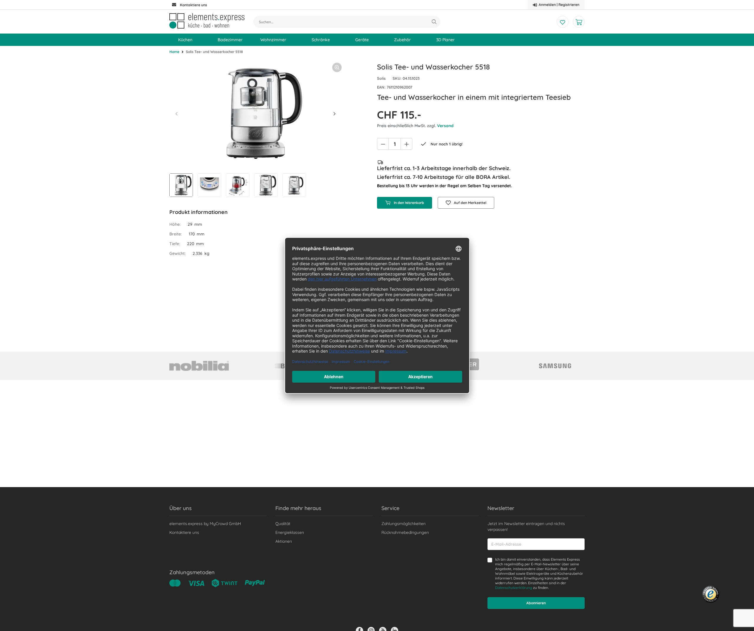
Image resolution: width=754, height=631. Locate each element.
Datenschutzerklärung (513, 587)
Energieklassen (289, 532)
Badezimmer (230, 39)
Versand (445, 125)
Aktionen (283, 541)
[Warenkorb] (579, 22)
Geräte (362, 39)
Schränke (321, 39)
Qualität (282, 523)
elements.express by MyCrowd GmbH (205, 523)
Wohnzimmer (273, 39)
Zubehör (402, 39)
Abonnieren (536, 603)
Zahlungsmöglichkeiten (403, 523)
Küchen (185, 39)
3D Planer (445, 39)
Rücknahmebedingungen (405, 532)
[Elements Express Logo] (206, 21)
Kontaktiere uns (184, 532)
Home (174, 51)
